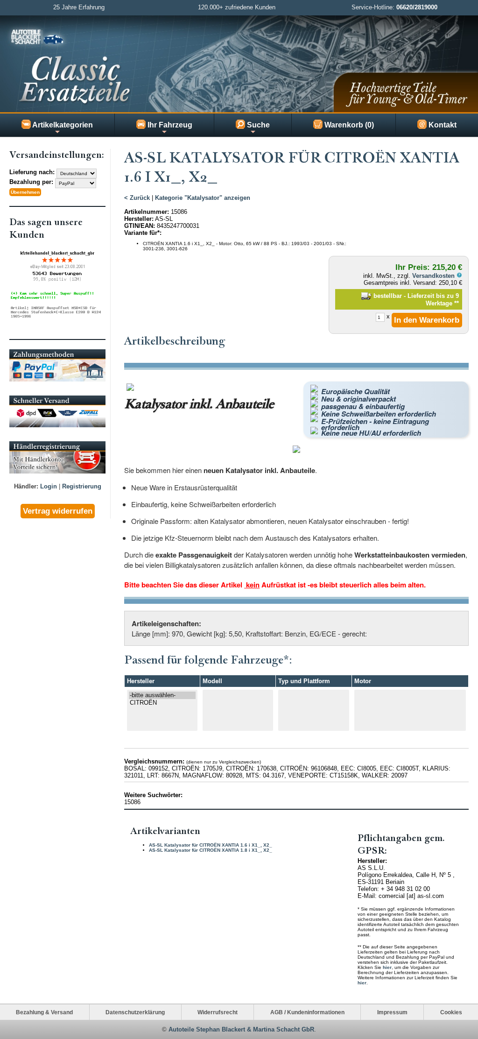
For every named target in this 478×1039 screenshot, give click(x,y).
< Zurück (137, 197)
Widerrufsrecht (217, 1012)
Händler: (26, 486)
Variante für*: (143, 232)
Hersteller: (139, 218)
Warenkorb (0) (348, 125)
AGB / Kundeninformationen (307, 1012)
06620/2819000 (416, 7)
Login (48, 486)
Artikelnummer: (146, 211)
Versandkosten (434, 275)
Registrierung (81, 486)
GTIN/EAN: (139, 225)
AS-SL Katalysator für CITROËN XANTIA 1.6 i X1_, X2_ (210, 845)
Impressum (392, 1012)
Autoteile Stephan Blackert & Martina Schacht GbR (241, 1029)
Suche (257, 125)
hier (387, 967)
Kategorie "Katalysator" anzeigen (202, 197)
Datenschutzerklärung (135, 1012)
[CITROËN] (162, 703)
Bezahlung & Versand (44, 1012)
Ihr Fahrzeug (169, 125)
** (456, 303)
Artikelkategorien (62, 125)
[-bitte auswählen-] (162, 695)
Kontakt (442, 125)
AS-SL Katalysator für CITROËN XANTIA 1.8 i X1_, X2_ (210, 850)
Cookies (451, 1012)
